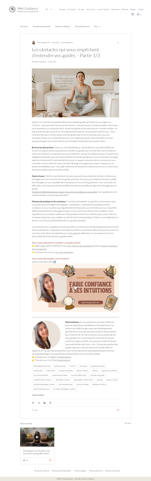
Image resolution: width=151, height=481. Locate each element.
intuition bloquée (82, 384)
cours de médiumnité (78, 375)
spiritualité (83, 366)
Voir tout (24, 26)
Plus (96, 26)
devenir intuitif (112, 380)
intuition (73, 366)
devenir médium (82, 371)
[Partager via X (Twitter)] (39, 403)
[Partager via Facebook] (33, 403)
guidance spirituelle (98, 366)
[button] (139, 14)
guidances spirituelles (59, 375)
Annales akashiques (41, 26)
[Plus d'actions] (117, 42)
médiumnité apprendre (41, 389)
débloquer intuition (99, 384)
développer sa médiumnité (83, 380)
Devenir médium (62, 26)
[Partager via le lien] (50, 403)
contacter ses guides (97, 375)
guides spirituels (60, 366)
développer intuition (63, 380)
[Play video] (75, 287)
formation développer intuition (64, 389)
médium (95, 371)
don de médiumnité (65, 384)
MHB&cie (90, 479)
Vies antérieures (82, 26)
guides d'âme (38, 371)
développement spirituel (41, 366)
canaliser (100, 380)
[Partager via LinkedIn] (44, 403)
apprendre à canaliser (109, 371)
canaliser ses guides (66, 371)
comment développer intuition (44, 384)
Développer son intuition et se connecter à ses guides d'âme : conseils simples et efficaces (36, 452)
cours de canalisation (40, 375)
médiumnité (51, 371)
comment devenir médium (42, 380)
